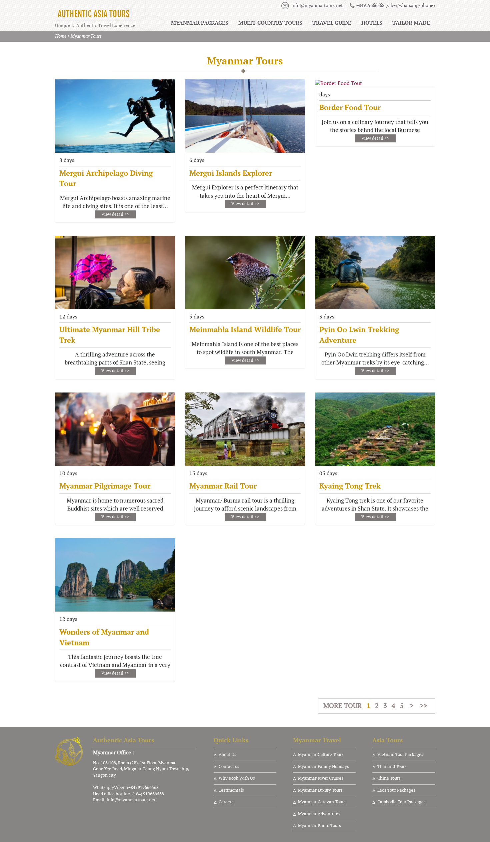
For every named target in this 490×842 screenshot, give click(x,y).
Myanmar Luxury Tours (320, 790)
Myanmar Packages (199, 22)
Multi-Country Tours (270, 22)
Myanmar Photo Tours (319, 825)
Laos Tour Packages (396, 790)
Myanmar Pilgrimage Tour (104, 486)
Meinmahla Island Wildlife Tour (245, 329)
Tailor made (411, 22)
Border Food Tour (350, 107)
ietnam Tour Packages (401, 754)
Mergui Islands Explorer (230, 173)
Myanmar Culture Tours (321, 754)
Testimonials (231, 790)
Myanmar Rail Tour (223, 486)
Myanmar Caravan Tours (322, 802)
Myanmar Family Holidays (323, 766)
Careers (226, 802)
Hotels (371, 22)
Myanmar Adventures (319, 814)
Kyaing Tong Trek (350, 486)
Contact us (229, 766)
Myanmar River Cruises (320, 778)
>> (423, 706)
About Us (227, 754)
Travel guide (331, 22)
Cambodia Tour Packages (401, 802)
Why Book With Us (237, 778)
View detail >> (115, 214)
